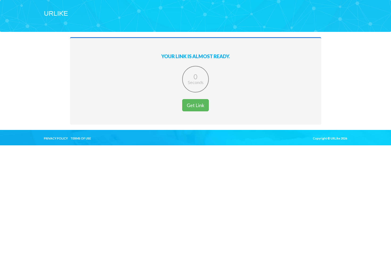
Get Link (195, 105)
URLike (56, 13)
